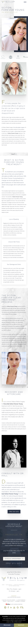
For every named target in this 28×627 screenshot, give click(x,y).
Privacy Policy (11, 601)
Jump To (13, 154)
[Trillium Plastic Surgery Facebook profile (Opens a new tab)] (8, 607)
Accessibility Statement (20, 601)
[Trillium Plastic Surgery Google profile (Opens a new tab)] (17, 607)
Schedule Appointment (13, 558)
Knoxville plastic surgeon (19, 127)
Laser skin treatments (19, 584)
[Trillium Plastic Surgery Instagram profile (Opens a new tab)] (5, 607)
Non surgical (9, 584)
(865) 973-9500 (7, 625)
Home (3, 584)
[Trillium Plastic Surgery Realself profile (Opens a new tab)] (22, 607)
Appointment (21, 625)
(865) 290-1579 (14, 511)
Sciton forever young (14, 585)
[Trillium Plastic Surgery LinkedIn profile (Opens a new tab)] (11, 607)
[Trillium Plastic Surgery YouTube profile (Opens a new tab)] (14, 607)
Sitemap (4, 601)
